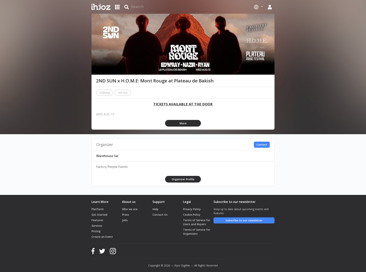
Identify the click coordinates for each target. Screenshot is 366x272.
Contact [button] (261, 144)
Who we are (129, 209)
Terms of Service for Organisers (196, 231)
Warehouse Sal (107, 156)
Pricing (96, 231)
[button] (258, 6)
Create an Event (102, 236)
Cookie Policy (191, 214)
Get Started (99, 214)
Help (155, 209)
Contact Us (159, 214)
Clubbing (104, 92)
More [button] (183, 123)
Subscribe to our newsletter (244, 220)
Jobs (125, 220)
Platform (98, 209)
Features (97, 220)
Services (97, 225)
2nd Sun (123, 92)
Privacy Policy (192, 209)
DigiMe (185, 265)
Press (125, 214)
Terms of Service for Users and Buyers (196, 222)
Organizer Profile (183, 179)
